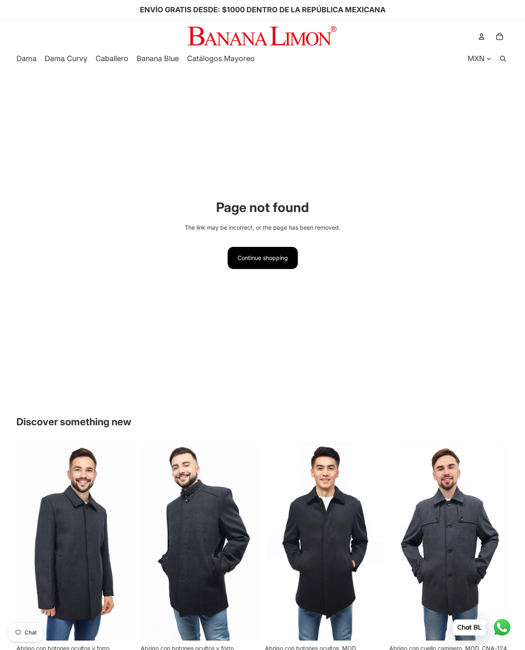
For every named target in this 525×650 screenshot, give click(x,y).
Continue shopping (262, 257)
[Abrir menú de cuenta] (481, 36)
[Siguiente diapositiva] (123, 541)
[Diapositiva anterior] (28, 541)
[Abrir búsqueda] (503, 59)
